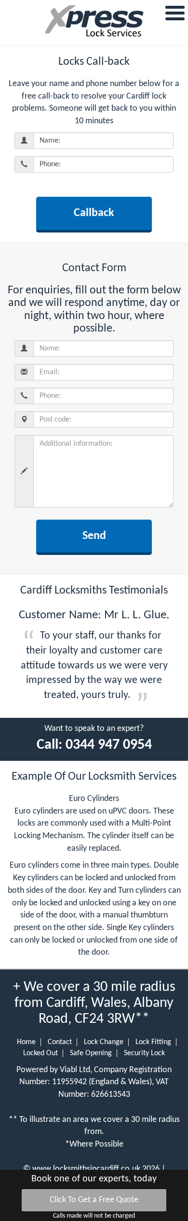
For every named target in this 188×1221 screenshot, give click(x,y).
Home (26, 1042)
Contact (60, 1042)
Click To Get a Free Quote (94, 1200)
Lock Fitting (153, 1042)
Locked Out (40, 1053)
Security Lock (144, 1053)
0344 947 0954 (109, 745)
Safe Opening (91, 1053)
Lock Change (103, 1042)
